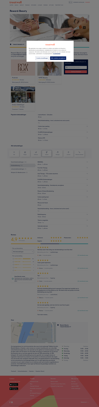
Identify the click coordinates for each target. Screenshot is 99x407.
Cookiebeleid (56, 53)
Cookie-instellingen (42, 58)
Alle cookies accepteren (58, 58)
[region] (50, 51)
